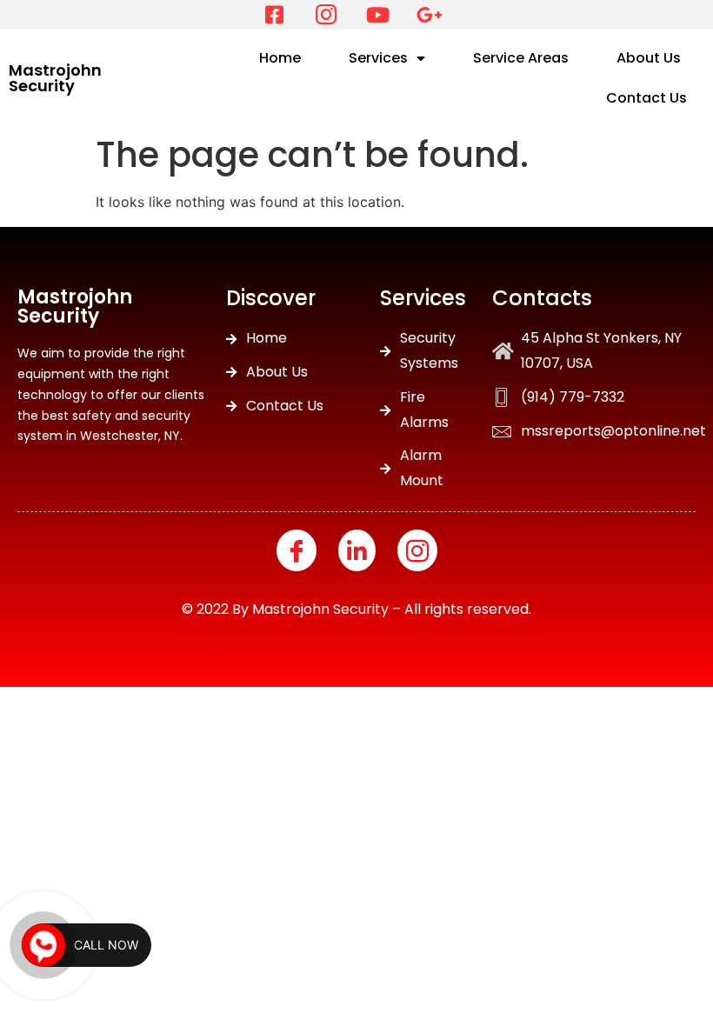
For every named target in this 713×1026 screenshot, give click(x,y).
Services (378, 58)
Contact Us (646, 98)
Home (280, 58)
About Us (648, 58)
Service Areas (521, 58)
